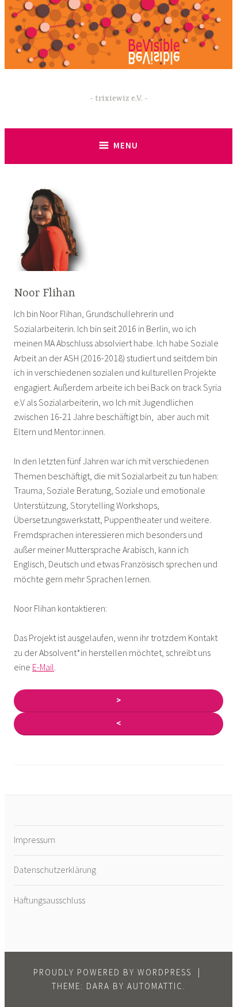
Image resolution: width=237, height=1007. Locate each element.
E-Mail (43, 667)
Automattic (155, 986)
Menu (125, 145)
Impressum (34, 839)
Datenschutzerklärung (55, 869)
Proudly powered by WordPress (112, 972)
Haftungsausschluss (49, 900)
